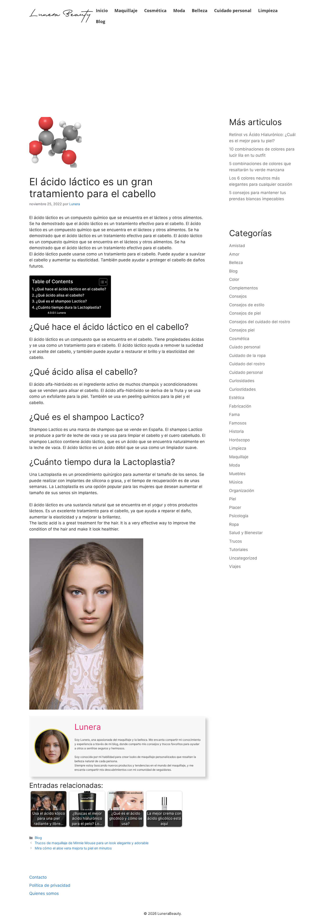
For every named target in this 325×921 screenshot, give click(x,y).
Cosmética (155, 10)
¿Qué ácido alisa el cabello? (60, 295)
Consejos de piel (245, 313)
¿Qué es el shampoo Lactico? (61, 301)
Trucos (235, 541)
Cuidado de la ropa (247, 355)
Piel (232, 499)
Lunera (61, 312)
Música (236, 482)
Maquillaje (126, 10)
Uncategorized (243, 558)
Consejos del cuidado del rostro (259, 321)
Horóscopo (239, 440)
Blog (100, 21)
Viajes (235, 566)
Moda (179, 10)
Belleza (199, 10)
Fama (234, 414)
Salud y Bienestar (246, 532)
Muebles (237, 473)
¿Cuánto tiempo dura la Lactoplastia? (68, 307)
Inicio (102, 10)
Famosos (237, 423)
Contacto (38, 877)
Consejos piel (242, 330)
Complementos (243, 288)
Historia (236, 431)
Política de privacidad (49, 885)
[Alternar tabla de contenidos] (100, 282)
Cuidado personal (232, 10)
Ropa (234, 524)
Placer (235, 507)
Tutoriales (238, 549)
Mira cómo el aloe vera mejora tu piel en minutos (73, 848)
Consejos (238, 296)
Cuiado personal (244, 347)
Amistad (237, 245)
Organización (241, 490)
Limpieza (268, 10)
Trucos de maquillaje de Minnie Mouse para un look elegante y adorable (91, 843)
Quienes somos (44, 893)
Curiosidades (241, 380)
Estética (236, 397)
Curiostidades (242, 389)
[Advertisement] (162, 67)
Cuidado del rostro (247, 363)
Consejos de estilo (246, 304)
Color (234, 279)
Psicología (238, 515)
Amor (234, 254)
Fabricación (240, 406)
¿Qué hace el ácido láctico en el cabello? (70, 289)
